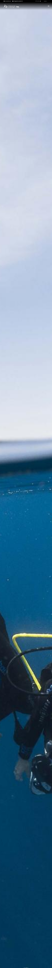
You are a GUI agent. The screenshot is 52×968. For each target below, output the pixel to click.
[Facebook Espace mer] (36, 1)
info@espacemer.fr (18, 1)
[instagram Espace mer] (38, 1)
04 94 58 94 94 (7, 1)
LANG (45, 1)
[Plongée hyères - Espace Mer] (11, 6)
